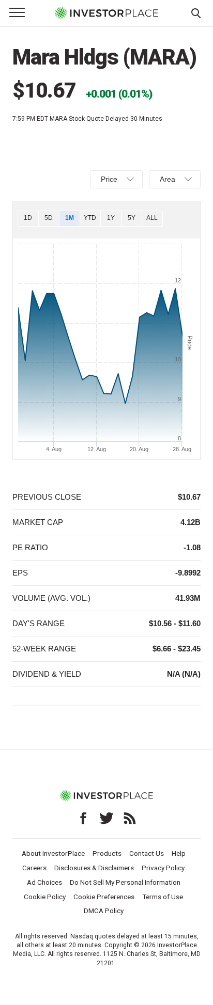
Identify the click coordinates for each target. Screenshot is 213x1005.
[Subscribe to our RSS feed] (130, 818)
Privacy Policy (163, 868)
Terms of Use (162, 896)
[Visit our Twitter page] (106, 818)
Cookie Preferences (103, 896)
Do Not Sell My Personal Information (125, 882)
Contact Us (146, 853)
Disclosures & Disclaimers (94, 868)
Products (107, 853)
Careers (34, 868)
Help (179, 853)
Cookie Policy (45, 896)
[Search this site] (196, 12)
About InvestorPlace (53, 853)
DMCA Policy (104, 910)
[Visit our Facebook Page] (83, 818)
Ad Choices (44, 882)
